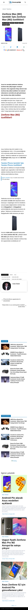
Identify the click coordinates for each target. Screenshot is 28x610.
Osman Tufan (5, 558)
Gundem (21, 22)
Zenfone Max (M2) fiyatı (6, 279)
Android (12, 22)
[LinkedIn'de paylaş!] (17, 47)
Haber (4, 24)
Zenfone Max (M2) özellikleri (17, 279)
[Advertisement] (14, 69)
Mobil (8, 24)
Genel (16, 22)
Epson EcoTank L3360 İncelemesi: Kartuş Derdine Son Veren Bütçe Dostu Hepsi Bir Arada (18, 371)
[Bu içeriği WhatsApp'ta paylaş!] (24, 47)
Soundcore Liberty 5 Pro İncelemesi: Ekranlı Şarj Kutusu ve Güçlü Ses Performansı (17, 362)
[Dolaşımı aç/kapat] (4, 2)
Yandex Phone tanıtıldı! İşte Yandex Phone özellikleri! (12, 164)
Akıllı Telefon (6, 9)
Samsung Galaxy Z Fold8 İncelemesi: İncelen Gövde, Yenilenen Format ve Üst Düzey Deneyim (17, 380)
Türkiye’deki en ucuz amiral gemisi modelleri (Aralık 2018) (13, 305)
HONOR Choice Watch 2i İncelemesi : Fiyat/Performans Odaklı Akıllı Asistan (18, 354)
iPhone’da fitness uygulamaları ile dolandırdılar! (12, 300)
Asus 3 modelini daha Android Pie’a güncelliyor (13, 178)
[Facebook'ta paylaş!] (4, 47)
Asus (15, 274)
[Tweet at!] (11, 47)
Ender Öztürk (4, 43)
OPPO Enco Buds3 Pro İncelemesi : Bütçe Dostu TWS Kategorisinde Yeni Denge (18, 346)
